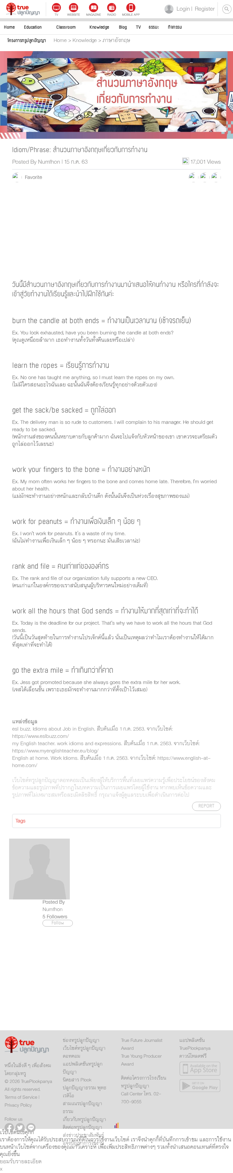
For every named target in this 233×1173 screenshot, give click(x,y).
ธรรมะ (154, 27)
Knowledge (99, 27)
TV (138, 27)
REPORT (206, 806)
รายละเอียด (29, 1162)
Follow (58, 923)
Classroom (66, 27)
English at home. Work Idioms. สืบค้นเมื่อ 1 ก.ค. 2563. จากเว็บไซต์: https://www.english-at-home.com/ (111, 762)
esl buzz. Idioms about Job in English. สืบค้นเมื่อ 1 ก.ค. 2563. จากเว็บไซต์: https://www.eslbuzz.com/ (92, 732)
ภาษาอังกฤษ (116, 40)
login (182, 9)
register (203, 9)
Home (9, 27)
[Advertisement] (116, 231)
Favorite (32, 177)
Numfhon (52, 909)
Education (33, 27)
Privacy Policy (18, 1105)
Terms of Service (21, 1097)
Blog (123, 27)
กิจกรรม (175, 27)
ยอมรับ (8, 1162)
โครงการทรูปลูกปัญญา (27, 40)
